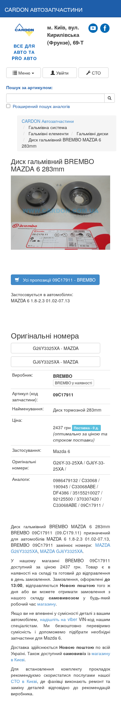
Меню (24, 73)
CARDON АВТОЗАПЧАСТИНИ (44, 9)
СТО (96, 73)
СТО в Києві (24, 681)
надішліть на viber (58, 619)
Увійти (62, 73)
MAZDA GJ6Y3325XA (61, 551)
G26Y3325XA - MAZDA (55, 348)
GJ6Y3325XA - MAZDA (55, 362)
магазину (46, 604)
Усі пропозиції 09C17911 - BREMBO (57, 280)
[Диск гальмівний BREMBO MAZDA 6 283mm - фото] (60, 212)
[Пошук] (109, 98)
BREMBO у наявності (73, 382)
